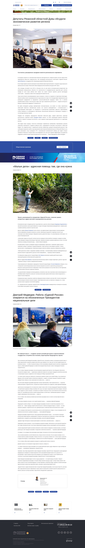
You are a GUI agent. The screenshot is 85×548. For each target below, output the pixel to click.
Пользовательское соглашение (18, 541)
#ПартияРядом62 (47, 289)
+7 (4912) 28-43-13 (64, 525)
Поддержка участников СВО (42, 11)
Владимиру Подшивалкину (61, 224)
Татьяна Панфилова (55, 264)
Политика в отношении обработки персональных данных (23, 543)
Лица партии (30, 523)
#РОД (38, 137)
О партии (16, 523)
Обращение (46, 5)
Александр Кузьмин (44, 284)
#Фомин (30, 137)
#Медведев (31, 491)
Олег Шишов (41, 255)
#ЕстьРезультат (53, 491)
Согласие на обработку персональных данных (21, 544)
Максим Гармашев (29, 230)
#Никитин (44, 137)
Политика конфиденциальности (18, 542)
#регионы (45, 491)
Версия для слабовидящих (67, 2)
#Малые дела (38, 289)
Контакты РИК (17, 525)
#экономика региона (53, 137)
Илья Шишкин (28, 259)
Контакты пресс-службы (33, 525)
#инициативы (38, 491)
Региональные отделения (47, 523)
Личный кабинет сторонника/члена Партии (62, 5)
